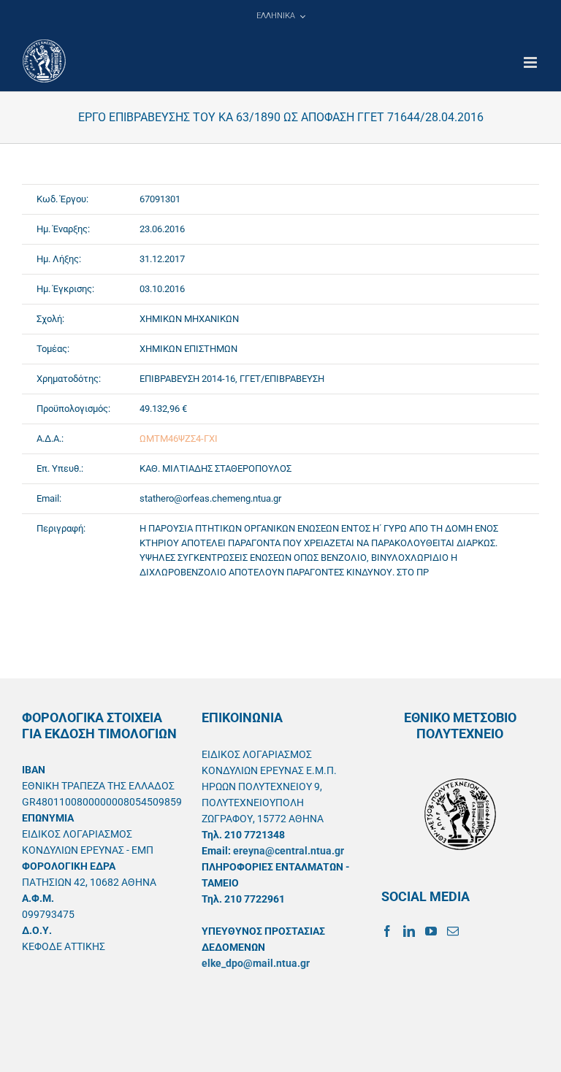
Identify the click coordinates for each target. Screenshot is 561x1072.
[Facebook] (387, 931)
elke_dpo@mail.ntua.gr (256, 963)
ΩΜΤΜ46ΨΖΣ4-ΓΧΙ (179, 438)
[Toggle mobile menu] (531, 62)
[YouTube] (431, 931)
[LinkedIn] (409, 931)
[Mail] (453, 931)
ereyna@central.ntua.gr (288, 851)
